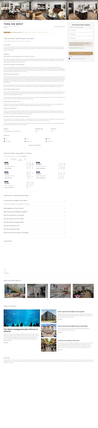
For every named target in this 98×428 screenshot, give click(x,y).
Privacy (84, 55)
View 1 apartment (8, 168)
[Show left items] (3, 291)
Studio (6, 159)
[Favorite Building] (33, 164)
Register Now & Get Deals (16, 32)
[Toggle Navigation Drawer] (93, 1)
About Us (82, 1)
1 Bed (20, 159)
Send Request (81, 53)
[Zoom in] (5, 269)
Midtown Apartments (11, 21)
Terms (82, 55)
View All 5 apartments (9, 187)
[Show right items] (95, 291)
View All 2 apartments (40, 168)
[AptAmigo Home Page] (8, 1)
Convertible (13, 159)
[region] (49, 259)
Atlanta (5, 21)
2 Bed (25, 159)
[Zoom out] (5, 271)
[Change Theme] (4, 1)
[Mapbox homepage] (6, 273)
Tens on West (19, 21)
